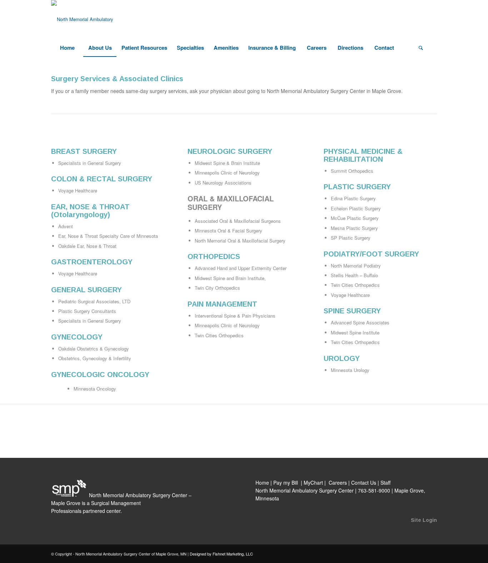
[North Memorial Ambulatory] (82, 19)
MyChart (313, 482)
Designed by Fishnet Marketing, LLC (221, 554)
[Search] (421, 48)
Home (262, 482)
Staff (385, 482)
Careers (338, 482)
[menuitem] (67, 48)
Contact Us (363, 482)
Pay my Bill (286, 482)
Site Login (424, 520)
